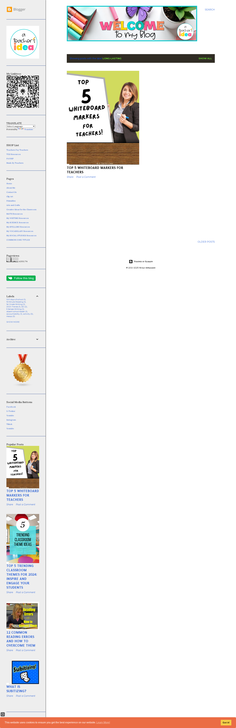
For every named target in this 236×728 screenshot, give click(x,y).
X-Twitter (10, 411)
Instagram (11, 420)
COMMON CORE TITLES (18, 240)
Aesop (10, 316)
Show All (205, 58)
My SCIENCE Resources (17, 222)
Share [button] (70, 176)
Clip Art (9, 196)
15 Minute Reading (15, 302)
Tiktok (9, 424)
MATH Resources (14, 214)
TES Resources (13, 154)
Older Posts (206, 241)
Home (9, 183)
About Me (10, 188)
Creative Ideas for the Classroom (21, 209)
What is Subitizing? (16, 688)
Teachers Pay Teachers (17, 150)
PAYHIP (10, 158)
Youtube (10, 415)
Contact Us (11, 192)
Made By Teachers (14, 163)
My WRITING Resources (17, 218)
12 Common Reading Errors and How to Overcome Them (20, 639)
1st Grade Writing (15, 304)
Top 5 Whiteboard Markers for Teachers (22, 495)
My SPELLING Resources (18, 227)
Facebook (11, 407)
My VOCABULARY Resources (19, 231)
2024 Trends (13, 306)
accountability (14, 314)
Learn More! (103, 722)
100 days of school (15, 299)
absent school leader (16, 311)
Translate (28, 129)
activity (27, 314)
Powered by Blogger (143, 261)
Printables (11, 201)
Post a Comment (86, 176)
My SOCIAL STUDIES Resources (21, 235)
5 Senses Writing (14, 309)
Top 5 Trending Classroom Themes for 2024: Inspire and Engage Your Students (21, 577)
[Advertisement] (103, 208)
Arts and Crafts (13, 205)
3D (23, 306)
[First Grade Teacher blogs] (22, 386)
